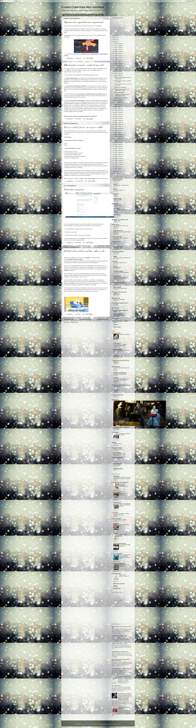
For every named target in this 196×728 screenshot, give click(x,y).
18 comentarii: (78, 242)
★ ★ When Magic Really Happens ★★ (124, 545)
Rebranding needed (117, 247)
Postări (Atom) (74, 322)
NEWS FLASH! (116, 294)
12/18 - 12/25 (118, 45)
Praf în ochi (116, 396)
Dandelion (116, 399)
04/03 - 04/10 (118, 142)
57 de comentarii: (79, 181)
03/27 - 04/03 (118, 144)
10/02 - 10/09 (118, 67)
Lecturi (100, 15)
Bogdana (115, 203)
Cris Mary (115, 377)
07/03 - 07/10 (118, 116)
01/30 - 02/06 (118, 160)
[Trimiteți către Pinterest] (92, 58)
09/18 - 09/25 (118, 71)
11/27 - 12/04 (118, 51)
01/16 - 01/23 (118, 164)
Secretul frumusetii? (117, 449)
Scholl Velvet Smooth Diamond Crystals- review (125, 565)
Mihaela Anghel (117, 349)
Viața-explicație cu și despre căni (120, 651)
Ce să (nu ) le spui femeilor (124, 676)
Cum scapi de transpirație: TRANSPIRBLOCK (123, 485)
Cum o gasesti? (92, 15)
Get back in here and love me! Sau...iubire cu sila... (85, 250)
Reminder (115, 391)
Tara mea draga (116, 465)
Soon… (115, 243)
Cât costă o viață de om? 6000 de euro (122, 257)
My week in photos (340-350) (119, 519)
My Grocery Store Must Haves (120, 288)
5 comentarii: (78, 58)
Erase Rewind (117, 343)
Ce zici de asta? (117, 215)
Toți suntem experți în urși (119, 190)
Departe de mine (117, 443)
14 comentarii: (78, 118)
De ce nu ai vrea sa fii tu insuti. (120, 283)
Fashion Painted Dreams (119, 543)
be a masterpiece (117, 553)
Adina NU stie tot (117, 230)
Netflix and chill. (117, 386)
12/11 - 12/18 (118, 47)
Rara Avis (115, 318)
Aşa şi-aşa (116, 193)
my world (115, 512)
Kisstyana (116, 432)
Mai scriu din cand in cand (119, 453)
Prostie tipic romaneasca (74, 189)
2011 (114, 41)
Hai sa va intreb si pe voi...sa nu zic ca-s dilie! (83, 127)
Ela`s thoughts (117, 518)
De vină (115, 195)
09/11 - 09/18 (118, 73)
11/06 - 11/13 (118, 57)
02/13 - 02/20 (118, 156)
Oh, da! (115, 266)
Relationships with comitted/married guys (122, 668)
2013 (114, 37)
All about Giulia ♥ (117, 447)
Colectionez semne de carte (120, 303)
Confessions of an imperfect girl (121, 385)
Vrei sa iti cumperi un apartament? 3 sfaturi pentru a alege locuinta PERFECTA (121, 380)
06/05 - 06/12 (118, 124)
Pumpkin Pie (116, 298)
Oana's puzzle (117, 327)
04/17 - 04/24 (118, 138)
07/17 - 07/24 (118, 112)
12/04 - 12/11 (118, 49)
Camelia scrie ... (117, 333)
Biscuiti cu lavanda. (117, 204)
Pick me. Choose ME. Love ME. (119, 643)
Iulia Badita (116, 476)
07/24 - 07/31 (118, 110)
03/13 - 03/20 (118, 148)
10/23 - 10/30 (118, 61)
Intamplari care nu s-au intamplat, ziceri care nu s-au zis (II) (120, 278)
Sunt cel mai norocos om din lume (121, 238)
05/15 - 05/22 (118, 130)
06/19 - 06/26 (118, 120)
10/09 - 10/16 (118, 65)
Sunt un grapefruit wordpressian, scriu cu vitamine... (119, 315)
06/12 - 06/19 (118, 122)
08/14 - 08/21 (118, 104)
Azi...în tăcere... (117, 452)
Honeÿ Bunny (117, 588)
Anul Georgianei (116, 267)
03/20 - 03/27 (118, 146)
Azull (114, 442)
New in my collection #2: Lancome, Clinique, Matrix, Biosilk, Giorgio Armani (124, 556)
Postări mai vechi (102, 319)
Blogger (119, 724)
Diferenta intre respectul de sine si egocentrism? (84, 22)
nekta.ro (115, 324)
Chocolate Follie (117, 236)
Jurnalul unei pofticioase (119, 372)
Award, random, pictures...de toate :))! (124, 575)
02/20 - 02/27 (118, 154)
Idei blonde (116, 308)
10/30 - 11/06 (118, 59)
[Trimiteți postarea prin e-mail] (84, 58)
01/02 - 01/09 (118, 168)
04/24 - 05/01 (118, 136)
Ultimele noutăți (116, 220)
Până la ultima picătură (124, 334)
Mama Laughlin (117, 287)
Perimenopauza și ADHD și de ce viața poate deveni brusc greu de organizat (122, 478)
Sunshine (115, 184)
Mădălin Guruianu (118, 468)
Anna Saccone (117, 502)
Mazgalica (116, 355)
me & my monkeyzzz (118, 251)
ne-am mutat (116, 252)
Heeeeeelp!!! (118, 685)
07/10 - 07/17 (118, 114)
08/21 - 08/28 (118, 102)
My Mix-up (116, 523)
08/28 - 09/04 (118, 100)
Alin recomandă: (117, 463)
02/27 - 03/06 (118, 152)
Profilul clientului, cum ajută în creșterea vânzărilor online (120, 345)
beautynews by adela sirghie (120, 482)
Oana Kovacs (116, 214)
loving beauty (117, 573)
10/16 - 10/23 (118, 63)
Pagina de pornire (68, 15)
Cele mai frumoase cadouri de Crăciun (123, 494)
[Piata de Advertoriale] (117, 18)
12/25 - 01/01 (118, 43)
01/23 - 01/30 (118, 162)
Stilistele (115, 586)
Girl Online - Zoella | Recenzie (120, 262)
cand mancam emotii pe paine (120, 374)
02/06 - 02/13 (118, 158)
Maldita (115, 256)
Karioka (115, 188)
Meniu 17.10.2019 (117, 199)
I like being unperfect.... (119, 563)
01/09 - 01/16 (118, 166)
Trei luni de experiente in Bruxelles (121, 272)
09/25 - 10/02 (118, 69)
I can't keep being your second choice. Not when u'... (121, 95)
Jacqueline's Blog (118, 271)
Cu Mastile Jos (117, 276)
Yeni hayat (115, 304)
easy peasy (116, 208)
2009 (114, 173)
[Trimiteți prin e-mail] (86, 58)
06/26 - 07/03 (118, 118)
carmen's (115, 533)
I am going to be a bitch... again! (119, 635)
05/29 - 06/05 (118, 126)
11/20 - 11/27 (118, 53)
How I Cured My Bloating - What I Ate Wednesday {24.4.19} (124, 505)
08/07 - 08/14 (118, 106)
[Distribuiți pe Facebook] (91, 58)
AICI (83, 240)
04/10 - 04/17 (118, 140)
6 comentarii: (77, 314)
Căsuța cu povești (118, 179)
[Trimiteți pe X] (89, 58)
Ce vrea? (83, 15)
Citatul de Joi (116, 363)
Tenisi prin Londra (118, 246)
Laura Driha (116, 390)
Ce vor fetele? (117, 492)
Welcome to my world (119, 583)
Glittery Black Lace (118, 457)
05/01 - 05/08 (118, 134)
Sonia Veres (116, 241)
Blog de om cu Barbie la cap (120, 219)
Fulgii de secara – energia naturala (121, 185)
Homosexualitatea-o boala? (121, 97)
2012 (114, 39)
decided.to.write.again (119, 282)
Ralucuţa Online (117, 198)
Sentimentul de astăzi (118, 356)
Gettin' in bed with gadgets (119, 299)
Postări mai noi (69, 319)
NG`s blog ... (116, 224)
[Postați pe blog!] (88, 58)
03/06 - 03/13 (118, 150)
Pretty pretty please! (119, 92)
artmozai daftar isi (117, 180)
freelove (115, 261)
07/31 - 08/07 (118, 108)
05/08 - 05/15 (118, 132)
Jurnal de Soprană (118, 394)
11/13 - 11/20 (118, 55)
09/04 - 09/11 (118, 75)
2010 (114, 171)
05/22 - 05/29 (118, 128)
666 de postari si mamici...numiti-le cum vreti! (84, 65)
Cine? (77, 15)
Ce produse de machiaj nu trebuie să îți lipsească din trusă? (121, 514)
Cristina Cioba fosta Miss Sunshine (82, 7)
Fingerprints (116, 366)
